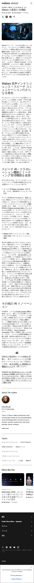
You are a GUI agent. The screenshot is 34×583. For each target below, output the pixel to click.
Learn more (5, 428)
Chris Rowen (17, 13)
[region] (17, 574)
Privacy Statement (16, 575)
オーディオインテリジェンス (9, 442)
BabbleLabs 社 (7, 249)
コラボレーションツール (8, 460)
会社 (3, 536)
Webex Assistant (7, 447)
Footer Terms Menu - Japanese (12, 521)
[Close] (31, 567)
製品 (3, 517)
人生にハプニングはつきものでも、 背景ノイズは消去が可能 (16, 376)
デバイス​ (4, 526)
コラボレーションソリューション (11, 456)
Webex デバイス (20, 447)
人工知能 (20, 460)
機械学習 (28, 460)
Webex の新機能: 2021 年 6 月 (14, 374)
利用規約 (4, 561)
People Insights (21, 311)
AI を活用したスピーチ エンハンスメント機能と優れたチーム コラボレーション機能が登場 (17, 380)
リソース (4, 531)
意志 (18, 131)
